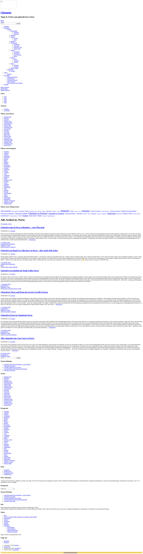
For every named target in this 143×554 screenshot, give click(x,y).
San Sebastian (17, 54)
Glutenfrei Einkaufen (96, 211)
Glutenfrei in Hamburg (7, 213)
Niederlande (14, 43)
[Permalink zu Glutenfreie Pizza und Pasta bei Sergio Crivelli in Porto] (11, 288)
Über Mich (7, 75)
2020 (5, 99)
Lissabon (16, 60)
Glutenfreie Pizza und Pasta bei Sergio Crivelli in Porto (24, 292)
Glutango (6, 12)
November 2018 (8, 140)
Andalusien (17, 51)
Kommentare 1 (4, 285)
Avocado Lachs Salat (9, 370)
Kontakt (6, 84)
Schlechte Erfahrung (14, 215)
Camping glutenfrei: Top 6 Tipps (12, 367)
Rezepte (9, 74)
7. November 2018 (6, 262)
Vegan (39, 215)
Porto (15, 59)
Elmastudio (16, 549)
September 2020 (8, 123)
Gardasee (16, 66)
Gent (15, 40)
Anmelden (6, 470)
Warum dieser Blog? (12, 530)
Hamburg (16, 32)
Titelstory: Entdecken (9, 200)
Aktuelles (6, 26)
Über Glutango (11, 81)
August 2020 (7, 124)
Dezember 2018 (8, 139)
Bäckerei (44, 211)
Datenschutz (7, 518)
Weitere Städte (14, 68)
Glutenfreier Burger (105, 211)
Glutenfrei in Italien (21, 213)
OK (65, 552)
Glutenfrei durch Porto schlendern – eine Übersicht (22, 227)
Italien (12, 63)
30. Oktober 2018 (5, 353)
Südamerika (10, 69)
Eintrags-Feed (7, 471)
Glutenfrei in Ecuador (9, 366)
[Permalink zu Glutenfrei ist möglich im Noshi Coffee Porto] (9, 267)
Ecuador (13, 71)
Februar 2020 (7, 126)
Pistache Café (119, 213)
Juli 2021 (6, 120)
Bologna (16, 65)
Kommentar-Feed (8, 473)
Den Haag (16, 46)
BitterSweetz (32, 211)
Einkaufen (54, 211)
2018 (5, 102)
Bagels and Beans (15, 211)
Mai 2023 (6, 118)
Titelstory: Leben (8, 202)
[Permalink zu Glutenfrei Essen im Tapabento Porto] (8, 311)
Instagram (6, 541)
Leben (5, 72)
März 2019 (7, 134)
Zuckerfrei (44, 215)
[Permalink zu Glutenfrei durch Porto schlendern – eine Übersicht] (6, 224)
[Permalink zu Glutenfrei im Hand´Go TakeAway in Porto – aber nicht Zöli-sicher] (8, 247)
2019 (5, 101)
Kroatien (13, 41)
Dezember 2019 (8, 127)
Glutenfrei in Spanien (56, 213)
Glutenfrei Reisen (70, 213)
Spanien (13, 50)
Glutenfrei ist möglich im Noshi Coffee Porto (20, 271)
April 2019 (7, 133)
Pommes (125, 213)
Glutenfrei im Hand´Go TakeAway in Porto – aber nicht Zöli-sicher (29, 250)
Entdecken (7, 28)
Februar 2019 (7, 136)
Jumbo (89, 213)
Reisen (138, 213)
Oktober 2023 (7, 117)
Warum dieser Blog (12, 77)
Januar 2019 (7, 137)
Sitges (15, 56)
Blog (5, 515)
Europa (9, 29)
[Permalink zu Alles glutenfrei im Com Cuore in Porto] (9, 334)
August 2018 (7, 145)
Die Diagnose (10, 78)
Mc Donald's (104, 213)
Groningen (17, 44)
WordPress (18, 548)
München (16, 34)
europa (58, 211)
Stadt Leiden (17, 49)
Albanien (13, 35)
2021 (5, 98)
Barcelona (16, 53)
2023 (5, 96)
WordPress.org (8, 474)
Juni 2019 (6, 131)
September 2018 (8, 143)
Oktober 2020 (7, 121)
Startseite (6, 524)
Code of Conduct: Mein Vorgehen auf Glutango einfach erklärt (20, 517)
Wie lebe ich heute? (12, 80)
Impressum (7, 521)
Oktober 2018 (7, 142)
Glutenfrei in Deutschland (128, 211)
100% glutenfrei (6, 211)
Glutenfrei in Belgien (115, 211)
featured (65, 210)
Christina (12, 231)
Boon (36, 211)
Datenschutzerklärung (71, 552)
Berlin (5, 160)
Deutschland (14, 31)
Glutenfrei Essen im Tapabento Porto (16, 315)
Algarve (16, 62)
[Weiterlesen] (32, 239)
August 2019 (7, 129)
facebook (6, 542)
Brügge (16, 38)
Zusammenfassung (51, 215)
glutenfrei (86, 211)
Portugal (13, 57)
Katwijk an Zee (18, 47)
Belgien (13, 37)
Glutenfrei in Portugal (37, 213)
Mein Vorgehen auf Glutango (15, 83)
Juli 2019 (6, 130)
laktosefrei (93, 213)
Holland (85, 213)
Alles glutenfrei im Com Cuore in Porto (17, 338)
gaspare (76, 211)
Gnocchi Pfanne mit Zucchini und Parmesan (15, 369)
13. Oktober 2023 (5, 242)
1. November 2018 (6, 307)
